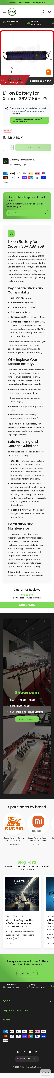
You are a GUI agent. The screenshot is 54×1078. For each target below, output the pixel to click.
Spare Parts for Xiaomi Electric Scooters (38, 839)
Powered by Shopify (33, 1067)
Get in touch (25, 973)
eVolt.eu (23, 1067)
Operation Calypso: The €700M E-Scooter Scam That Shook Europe (19, 923)
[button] (4, 12)
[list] (27, 23)
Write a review (27, 604)
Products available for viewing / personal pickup (27, 120)
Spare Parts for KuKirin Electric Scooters (14, 839)
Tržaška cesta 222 (25, 719)
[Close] (51, 957)
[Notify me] (45, 213)
